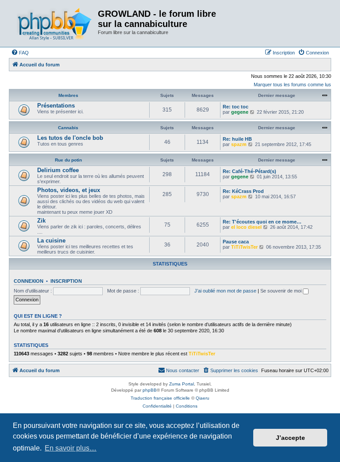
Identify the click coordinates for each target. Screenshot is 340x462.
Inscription (66, 281)
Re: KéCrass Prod (243, 191)
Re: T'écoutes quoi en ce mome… (262, 221)
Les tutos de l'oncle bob (70, 138)
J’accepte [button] (290, 437)
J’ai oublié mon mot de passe (225, 290)
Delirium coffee (58, 170)
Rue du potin (68, 160)
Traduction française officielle (160, 398)
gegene (239, 112)
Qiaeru (202, 398)
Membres (68, 95)
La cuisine (51, 240)
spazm (239, 144)
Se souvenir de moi (281, 290)
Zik (41, 220)
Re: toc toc (235, 106)
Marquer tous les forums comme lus (292, 84)
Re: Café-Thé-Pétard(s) (249, 171)
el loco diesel (246, 227)
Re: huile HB (237, 139)
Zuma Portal (181, 383)
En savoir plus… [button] (71, 448)
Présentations (56, 105)
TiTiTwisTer (244, 247)
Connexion (28, 281)
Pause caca (236, 241)
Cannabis (68, 127)
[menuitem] (20, 52)
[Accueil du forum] (54, 23)
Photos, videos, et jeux (68, 190)
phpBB (150, 390)
